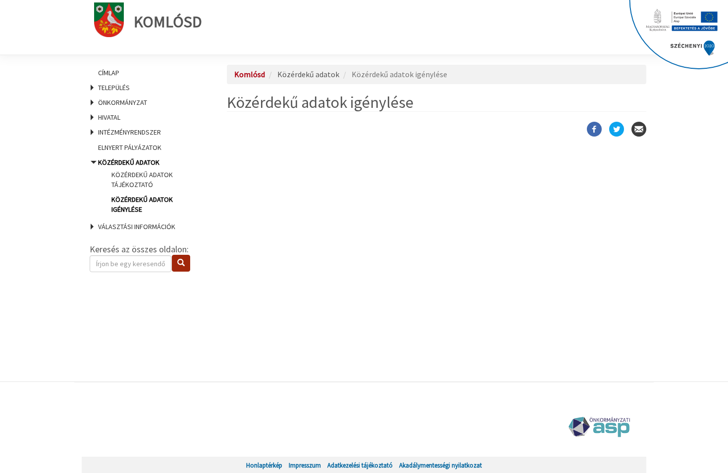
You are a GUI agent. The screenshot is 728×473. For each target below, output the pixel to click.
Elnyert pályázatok (129, 147)
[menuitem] (146, 72)
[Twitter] (616, 129)
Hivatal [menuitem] (109, 117)
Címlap (108, 72)
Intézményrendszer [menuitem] (129, 132)
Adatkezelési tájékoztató (360, 465)
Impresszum (305, 465)
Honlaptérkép (264, 465)
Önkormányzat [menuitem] (122, 102)
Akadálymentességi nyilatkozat (440, 465)
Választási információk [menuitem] (136, 226)
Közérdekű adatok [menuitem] (135, 186)
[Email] (638, 129)
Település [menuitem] (114, 87)
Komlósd (168, 22)
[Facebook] (594, 129)
